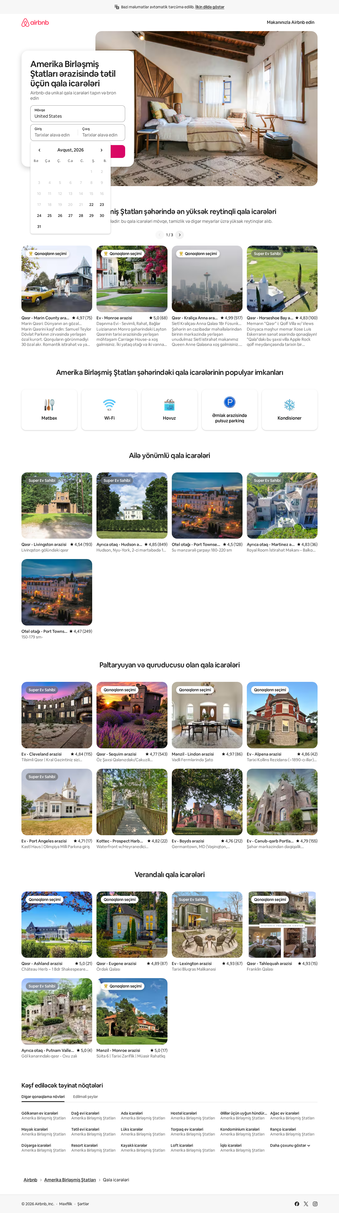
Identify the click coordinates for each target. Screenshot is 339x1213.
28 (81, 215)
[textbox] (54, 135)
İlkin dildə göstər (209, 7)
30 (102, 215)
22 (91, 204)
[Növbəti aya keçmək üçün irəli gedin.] (101, 150)
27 (70, 215)
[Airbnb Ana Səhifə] (35, 22)
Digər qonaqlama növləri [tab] (43, 1096)
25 (49, 215)
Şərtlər (83, 1203)
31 (39, 226)
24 (39, 215)
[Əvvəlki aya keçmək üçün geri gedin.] (39, 150)
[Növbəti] (179, 235)
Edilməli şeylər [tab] (85, 1096)
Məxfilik (65, 1203)
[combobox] (78, 116)
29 (91, 215)
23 (102, 204)
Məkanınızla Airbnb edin (290, 22)
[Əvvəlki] (159, 235)
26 (60, 215)
